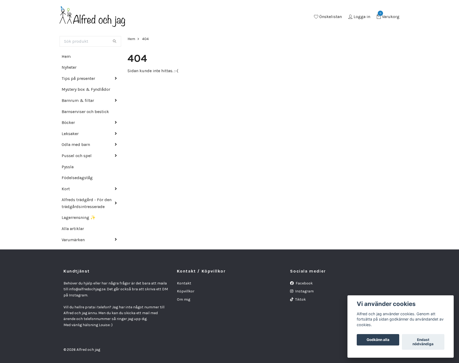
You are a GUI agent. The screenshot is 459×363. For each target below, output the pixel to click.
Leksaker (70, 133)
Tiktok (300, 299)
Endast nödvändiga (423, 342)
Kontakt (184, 283)
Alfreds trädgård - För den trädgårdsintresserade (87, 203)
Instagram (304, 291)
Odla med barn (76, 144)
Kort (66, 188)
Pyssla (68, 166)
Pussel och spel (77, 155)
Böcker (68, 122)
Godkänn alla (378, 340)
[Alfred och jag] (92, 17)
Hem (66, 56)
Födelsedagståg (77, 177)
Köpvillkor (185, 291)
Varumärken (73, 239)
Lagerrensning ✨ (79, 217)
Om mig (183, 299)
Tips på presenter (78, 78)
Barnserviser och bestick (85, 111)
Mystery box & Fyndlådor (86, 89)
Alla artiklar (73, 228)
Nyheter (69, 67)
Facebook (304, 283)
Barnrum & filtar (78, 100)
